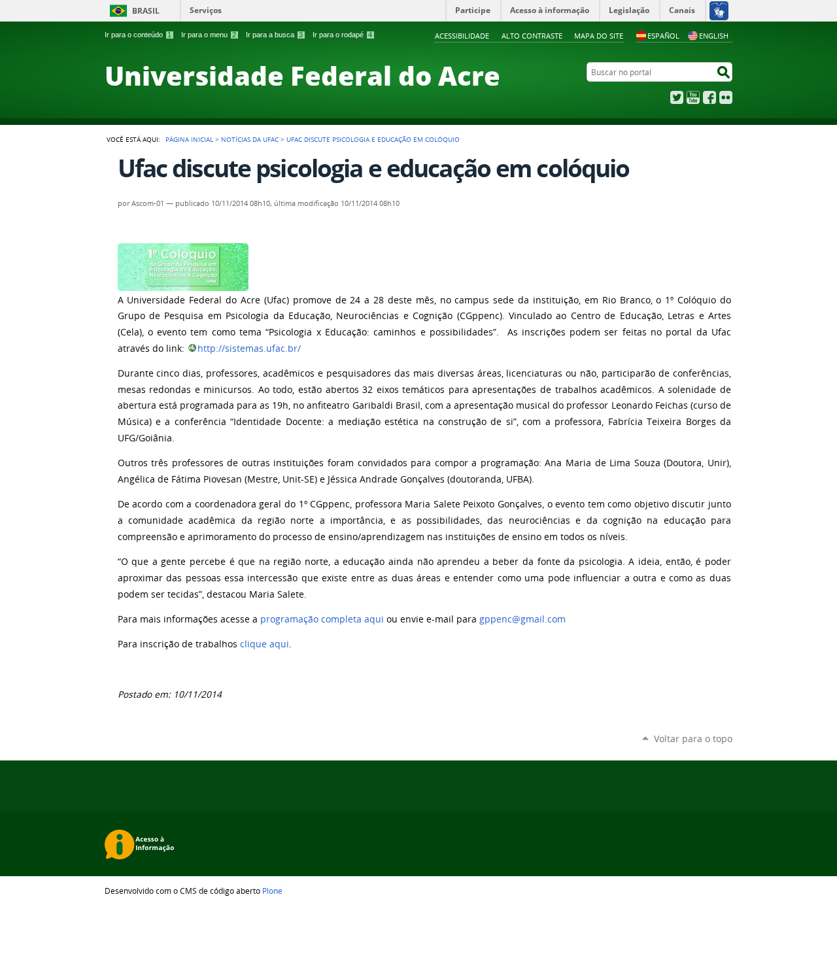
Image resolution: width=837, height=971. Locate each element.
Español (663, 36)
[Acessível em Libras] (718, 10)
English (713, 36)
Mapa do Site (598, 36)
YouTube (693, 97)
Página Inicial (189, 139)
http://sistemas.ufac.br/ (249, 348)
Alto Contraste (532, 36)
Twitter (676, 97)
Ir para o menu (208, 35)
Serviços (206, 10)
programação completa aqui (322, 619)
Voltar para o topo (693, 738)
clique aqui (264, 644)
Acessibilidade (462, 36)
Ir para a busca (274, 35)
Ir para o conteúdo (138, 35)
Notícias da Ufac (250, 139)
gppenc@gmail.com (522, 619)
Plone (272, 890)
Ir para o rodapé (342, 35)
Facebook (709, 97)
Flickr (725, 97)
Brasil (146, 10)
